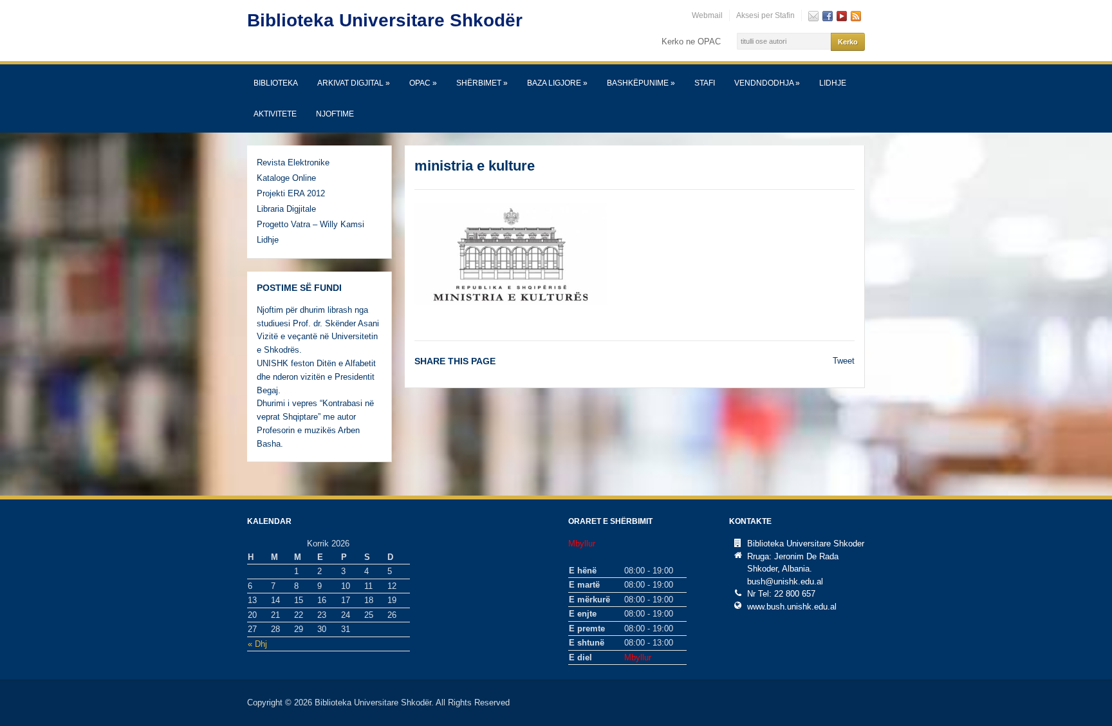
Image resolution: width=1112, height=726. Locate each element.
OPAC (423, 83)
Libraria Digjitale (286, 209)
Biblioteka (276, 83)
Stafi (704, 83)
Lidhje (832, 83)
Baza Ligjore (557, 83)
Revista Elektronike (293, 162)
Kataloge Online (286, 178)
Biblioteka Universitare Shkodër (385, 20)
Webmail (707, 15)
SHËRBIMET (482, 83)
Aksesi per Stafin (765, 15)
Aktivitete (275, 113)
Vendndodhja (767, 83)
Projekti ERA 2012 (291, 193)
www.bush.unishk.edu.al (792, 606)
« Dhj (257, 644)
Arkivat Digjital (353, 83)
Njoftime (335, 113)
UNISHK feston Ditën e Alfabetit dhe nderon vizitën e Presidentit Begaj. (316, 376)
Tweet (844, 361)
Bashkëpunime (641, 83)
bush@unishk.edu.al (785, 581)
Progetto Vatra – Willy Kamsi (310, 224)
